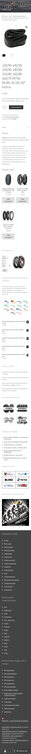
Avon (5, 607)
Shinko (6, 653)
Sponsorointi (8, 557)
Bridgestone (8, 610)
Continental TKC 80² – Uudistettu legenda (14, 740)
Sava (5, 650)
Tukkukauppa (8, 554)
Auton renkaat (8, 547)
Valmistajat (7, 712)
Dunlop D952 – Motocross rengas (11, 727)
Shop (10, 16)
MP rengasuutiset (9, 683)
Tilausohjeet (8, 702)
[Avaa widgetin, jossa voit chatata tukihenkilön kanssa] (22, 751)
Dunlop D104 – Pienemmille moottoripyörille (16, 442)
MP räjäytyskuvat (9, 670)
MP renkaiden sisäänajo (11, 690)
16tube (15, 119)
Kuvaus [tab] (4, 127)
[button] (26, 27)
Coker (6, 613)
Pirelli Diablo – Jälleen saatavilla (11, 736)
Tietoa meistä (8, 586)
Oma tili (5, 751)
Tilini (5, 573)
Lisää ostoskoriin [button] (8, 200)
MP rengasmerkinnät (10, 673)
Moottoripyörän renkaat (19, 16)
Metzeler (7, 636)
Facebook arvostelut (10, 563)
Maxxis (6, 630)
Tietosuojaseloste (9, 577)
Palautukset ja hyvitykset (11, 580)
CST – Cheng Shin (9, 620)
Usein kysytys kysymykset (11, 705)
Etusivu (6, 16)
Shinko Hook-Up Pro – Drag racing (13, 444)
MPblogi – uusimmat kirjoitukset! (15, 720)
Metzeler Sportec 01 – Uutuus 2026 (13, 455)
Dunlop (6, 623)
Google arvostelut (9, 560)
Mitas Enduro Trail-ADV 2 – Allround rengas (15, 447)
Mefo (5, 633)
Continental (7, 617)
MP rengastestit (9, 677)
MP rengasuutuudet (10, 687)
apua (13, 385)
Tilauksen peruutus (10, 583)
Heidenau (7, 627)
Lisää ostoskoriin (16, 107)
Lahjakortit (7, 567)
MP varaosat (8, 544)
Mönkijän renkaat (9, 550)
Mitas (5, 643)
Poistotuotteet (8, 570)
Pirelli (6, 646)
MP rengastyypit (9, 680)
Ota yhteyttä (8, 590)
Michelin (6, 640)
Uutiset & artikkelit (10, 698)
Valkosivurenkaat (9, 708)
